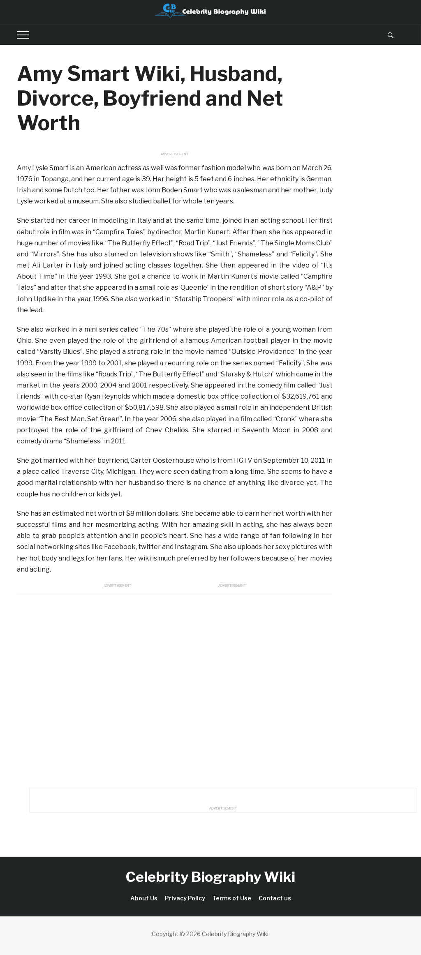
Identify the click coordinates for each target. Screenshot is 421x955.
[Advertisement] (175, 688)
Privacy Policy (185, 898)
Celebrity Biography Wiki (210, 876)
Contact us (275, 898)
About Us (143, 898)
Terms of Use (232, 898)
